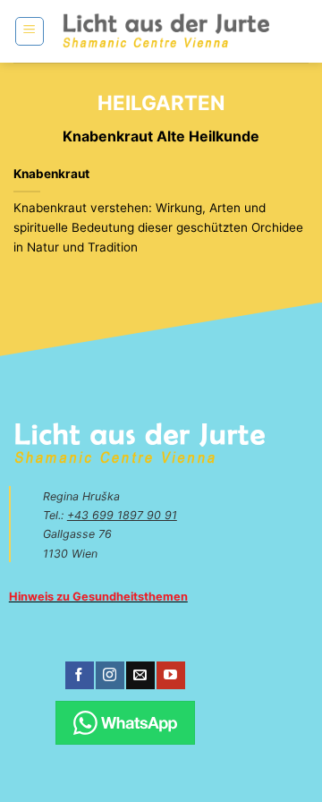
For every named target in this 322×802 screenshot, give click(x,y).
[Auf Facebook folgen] (79, 675)
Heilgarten (161, 102)
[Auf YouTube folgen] (170, 675)
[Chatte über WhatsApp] (125, 723)
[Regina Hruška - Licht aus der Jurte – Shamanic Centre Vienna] (166, 30)
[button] (29, 31)
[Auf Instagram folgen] (109, 675)
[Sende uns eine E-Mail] (140, 675)
